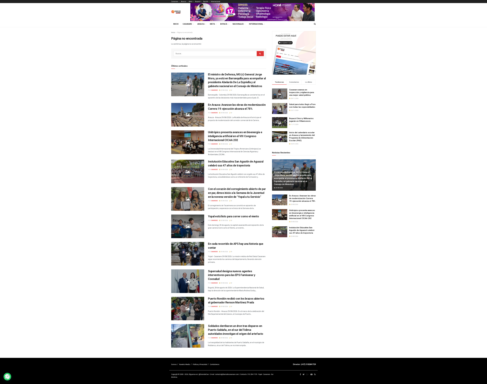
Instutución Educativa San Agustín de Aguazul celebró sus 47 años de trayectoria (301, 230)
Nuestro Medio (184, 364)
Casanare (174, 1)
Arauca (183, 1)
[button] (7, 376)
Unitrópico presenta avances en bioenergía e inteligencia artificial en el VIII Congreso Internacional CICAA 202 (235, 136)
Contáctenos (214, 364)
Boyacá (197, 1)
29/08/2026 (224, 90)
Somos (174, 364)
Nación (205, 1)
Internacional (215, 1)
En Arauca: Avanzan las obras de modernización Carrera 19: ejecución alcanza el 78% (302, 198)
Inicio (176, 24)
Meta (190, 1)
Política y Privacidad (200, 364)
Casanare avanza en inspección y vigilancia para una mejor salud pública (301, 92)
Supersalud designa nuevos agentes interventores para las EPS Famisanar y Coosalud (231, 275)
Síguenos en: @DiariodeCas (199, 374)
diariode (214, 90)
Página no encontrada (185, 32)
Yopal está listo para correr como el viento (233, 216)
